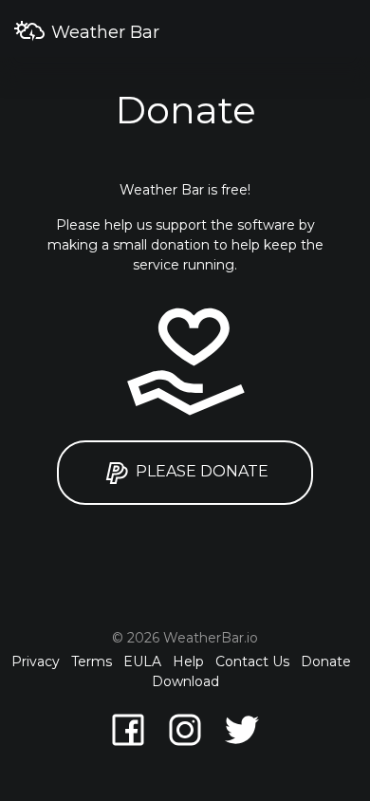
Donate (326, 661)
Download (185, 681)
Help (188, 661)
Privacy (35, 661)
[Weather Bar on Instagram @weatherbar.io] (185, 728)
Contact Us (252, 661)
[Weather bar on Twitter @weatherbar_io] (242, 728)
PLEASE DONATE (200, 471)
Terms (91, 661)
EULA (142, 661)
